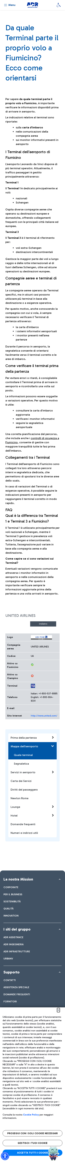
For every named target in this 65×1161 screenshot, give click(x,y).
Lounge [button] (15, 807)
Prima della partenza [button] (24, 737)
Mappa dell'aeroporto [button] (24, 746)
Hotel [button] (14, 815)
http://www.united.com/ (44, 715)
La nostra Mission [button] (18, 879)
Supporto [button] (11, 972)
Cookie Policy (31, 1114)
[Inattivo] (32, 675)
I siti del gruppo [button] (17, 929)
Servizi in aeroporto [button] (23, 772)
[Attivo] (32, 664)
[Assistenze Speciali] (59, 5)
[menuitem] (10, 887)
